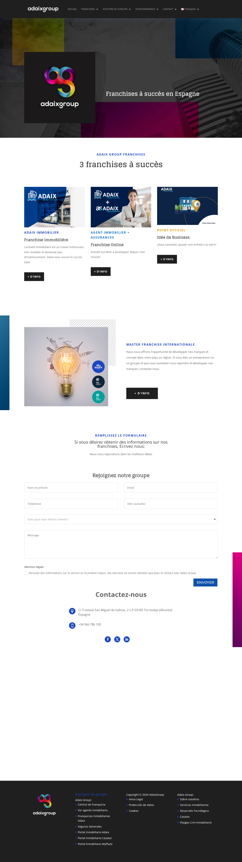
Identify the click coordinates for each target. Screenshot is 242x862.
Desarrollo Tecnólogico (194, 811)
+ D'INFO (34, 276)
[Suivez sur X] (117, 639)
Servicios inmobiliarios (194, 805)
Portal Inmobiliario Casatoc (95, 838)
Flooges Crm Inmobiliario (196, 822)
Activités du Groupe (115, 9)
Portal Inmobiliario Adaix (93, 832)
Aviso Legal (136, 799)
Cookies (134, 811)
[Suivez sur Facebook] (108, 639)
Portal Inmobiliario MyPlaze (95, 844)
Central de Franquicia (91, 804)
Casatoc (185, 816)
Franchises (88, 9)
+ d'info (142, 393)
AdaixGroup (156, 794)
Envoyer (205, 582)
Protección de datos (141, 805)
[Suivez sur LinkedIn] (127, 639)
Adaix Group (185, 794)
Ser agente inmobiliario (93, 810)
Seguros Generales (90, 826)
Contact (168, 9)
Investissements (145, 9)
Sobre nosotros (189, 799)
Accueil (72, 9)
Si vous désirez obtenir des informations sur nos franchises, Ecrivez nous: (121, 444)
